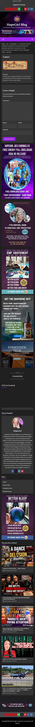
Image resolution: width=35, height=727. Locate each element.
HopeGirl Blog (17, 24)
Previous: (17, 77)
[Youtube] (25, 9)
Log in (4, 482)
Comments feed (7, 488)
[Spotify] (19, 9)
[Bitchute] (9, 9)
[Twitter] (15, 471)
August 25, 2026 (11, 570)
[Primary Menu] (3, 39)
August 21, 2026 (11, 693)
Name (5, 122)
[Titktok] (22, 9)
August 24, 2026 (11, 631)
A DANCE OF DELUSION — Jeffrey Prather (14, 568)
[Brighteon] (15, 9)
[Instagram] (31, 9)
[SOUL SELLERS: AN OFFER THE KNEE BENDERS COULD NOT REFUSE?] (17, 585)
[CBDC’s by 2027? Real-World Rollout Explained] (17, 646)
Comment (6, 100)
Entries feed (6, 485)
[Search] (32, 39)
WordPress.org (7, 491)
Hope (5, 570)
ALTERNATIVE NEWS (7, 564)
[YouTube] (22, 471)
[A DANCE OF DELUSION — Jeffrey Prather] (17, 556)
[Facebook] (28, 9)
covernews (27, 721)
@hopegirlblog (17, 376)
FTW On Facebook (8, 385)
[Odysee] (12, 9)
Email (20, 122)
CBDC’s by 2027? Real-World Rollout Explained (15, 659)
